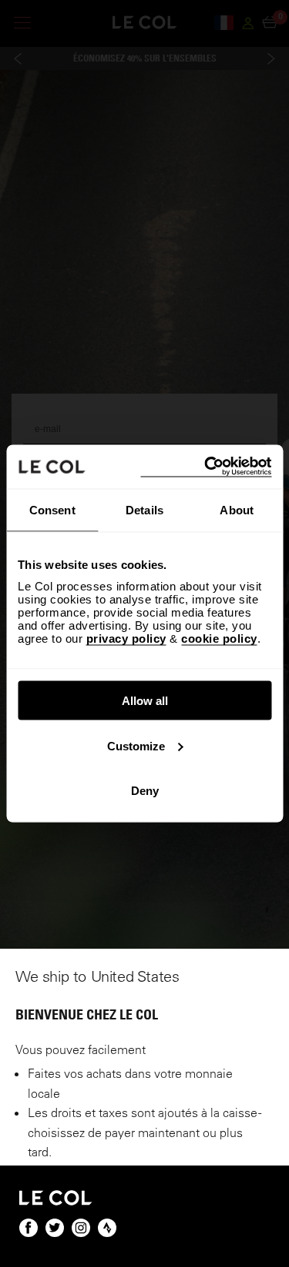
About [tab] (237, 509)
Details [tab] (144, 509)
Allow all (145, 700)
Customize (136, 745)
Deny (145, 790)
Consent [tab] (52, 509)
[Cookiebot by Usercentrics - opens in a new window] (205, 467)
